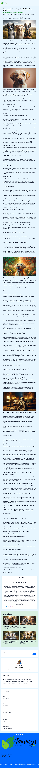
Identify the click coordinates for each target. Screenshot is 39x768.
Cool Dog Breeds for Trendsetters (28, 626)
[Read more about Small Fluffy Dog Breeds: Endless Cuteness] (28, 635)
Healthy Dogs (5, 701)
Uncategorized (5, 724)
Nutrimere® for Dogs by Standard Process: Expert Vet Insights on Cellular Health (17, 679)
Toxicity (4, 723)
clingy (4, 48)
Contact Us (3, 752)
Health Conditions (6, 698)
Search (4, 652)
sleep (11, 329)
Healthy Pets (5, 703)
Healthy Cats (5, 700)
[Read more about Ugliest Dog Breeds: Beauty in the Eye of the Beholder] (11, 635)
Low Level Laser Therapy (7, 712)
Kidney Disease (5, 708)
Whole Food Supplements (7, 728)
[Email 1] (12, 606)
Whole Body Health (6, 726)
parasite (15, 454)
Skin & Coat (5, 719)
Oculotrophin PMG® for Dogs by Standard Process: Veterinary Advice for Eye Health (17, 681)
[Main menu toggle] (37, 3)
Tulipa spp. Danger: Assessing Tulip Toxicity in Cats (11, 685)
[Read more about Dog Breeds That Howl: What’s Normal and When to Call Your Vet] (11, 620)
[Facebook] (4, 606)
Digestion (4, 696)
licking (7, 125)
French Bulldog (17, 170)
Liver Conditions (5, 710)
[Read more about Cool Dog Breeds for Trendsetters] (28, 620)
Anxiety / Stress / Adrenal (7, 693)
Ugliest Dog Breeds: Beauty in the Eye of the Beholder (10, 642)
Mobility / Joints (5, 714)
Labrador (16, 56)
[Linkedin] (6, 606)
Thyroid (4, 721)
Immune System (5, 707)
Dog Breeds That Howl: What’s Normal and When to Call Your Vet (11, 627)
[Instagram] (10, 606)
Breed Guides (12, 12)
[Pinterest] (8, 606)
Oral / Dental (5, 715)
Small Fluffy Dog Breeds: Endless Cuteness (28, 642)
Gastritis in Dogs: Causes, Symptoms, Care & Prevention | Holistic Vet (15, 683)
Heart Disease (5, 705)
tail (6, 531)
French (4, 168)
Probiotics (4, 717)
